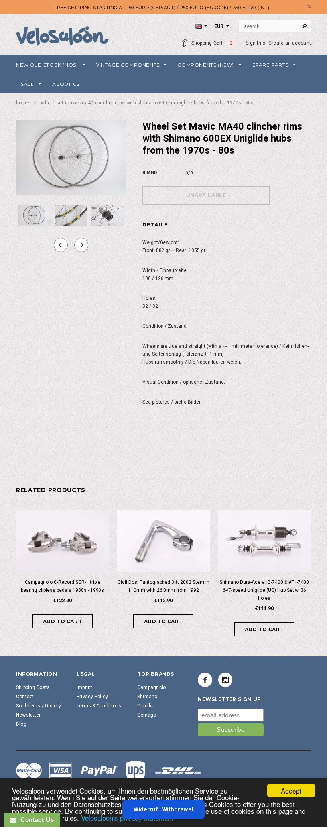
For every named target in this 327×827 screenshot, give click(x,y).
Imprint (85, 687)
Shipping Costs (33, 687)
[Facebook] (205, 680)
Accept (291, 790)
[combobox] (275, 26)
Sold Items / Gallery (38, 706)
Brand (149, 172)
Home (22, 103)
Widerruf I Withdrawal (163, 809)
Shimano (147, 696)
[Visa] (108, 771)
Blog (21, 724)
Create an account (289, 43)
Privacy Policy (92, 696)
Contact (25, 696)
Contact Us (35, 819)
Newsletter (28, 715)
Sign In (253, 43)
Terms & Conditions (99, 706)
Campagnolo (151, 687)
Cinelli (144, 706)
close (309, 6)
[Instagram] (225, 680)
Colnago (146, 715)
